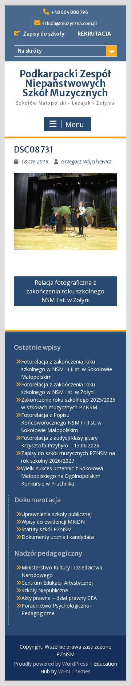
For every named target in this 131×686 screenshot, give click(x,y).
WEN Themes (74, 671)
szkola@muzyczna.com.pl (69, 23)
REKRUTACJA (94, 34)
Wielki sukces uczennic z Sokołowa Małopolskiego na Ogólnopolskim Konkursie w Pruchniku (62, 476)
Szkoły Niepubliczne (44, 590)
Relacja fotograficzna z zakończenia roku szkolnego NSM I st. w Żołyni (65, 291)
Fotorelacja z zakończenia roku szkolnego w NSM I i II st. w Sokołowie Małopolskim (66, 369)
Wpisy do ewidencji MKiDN (53, 521)
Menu (75, 125)
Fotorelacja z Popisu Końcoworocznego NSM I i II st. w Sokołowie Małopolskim (61, 422)
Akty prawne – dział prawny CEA (59, 597)
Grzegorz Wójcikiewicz (86, 161)
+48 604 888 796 (69, 12)
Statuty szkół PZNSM (46, 529)
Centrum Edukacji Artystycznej (57, 582)
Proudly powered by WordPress (51, 663)
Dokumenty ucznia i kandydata (57, 536)
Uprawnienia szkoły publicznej (56, 514)
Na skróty (30, 51)
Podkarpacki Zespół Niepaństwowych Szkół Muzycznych (65, 83)
